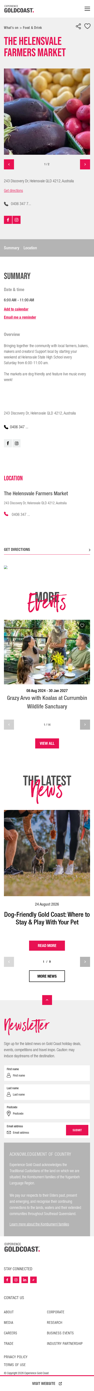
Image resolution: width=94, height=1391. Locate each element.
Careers (10, 1333)
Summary (11, 248)
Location (30, 248)
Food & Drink (32, 27)
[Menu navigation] (87, 9)
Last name (13, 1088)
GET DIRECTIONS (17, 549)
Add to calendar (16, 309)
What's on (11, 27)
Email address (15, 1126)
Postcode (12, 1107)
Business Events (60, 1333)
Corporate (55, 1312)
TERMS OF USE (15, 1365)
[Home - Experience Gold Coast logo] (19, 8)
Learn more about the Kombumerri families (39, 1224)
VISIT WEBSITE (43, 1383)
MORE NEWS (47, 976)
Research (54, 1323)
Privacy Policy (16, 1357)
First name (13, 1069)
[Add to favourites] (87, 26)
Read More (47, 945)
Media (8, 1323)
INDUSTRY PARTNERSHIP (65, 1344)
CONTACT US (14, 1297)
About (9, 1312)
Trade (9, 1344)
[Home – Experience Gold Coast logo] (22, 1247)
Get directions (13, 191)
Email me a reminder (20, 317)
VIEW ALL (47, 743)
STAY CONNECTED (18, 1269)
